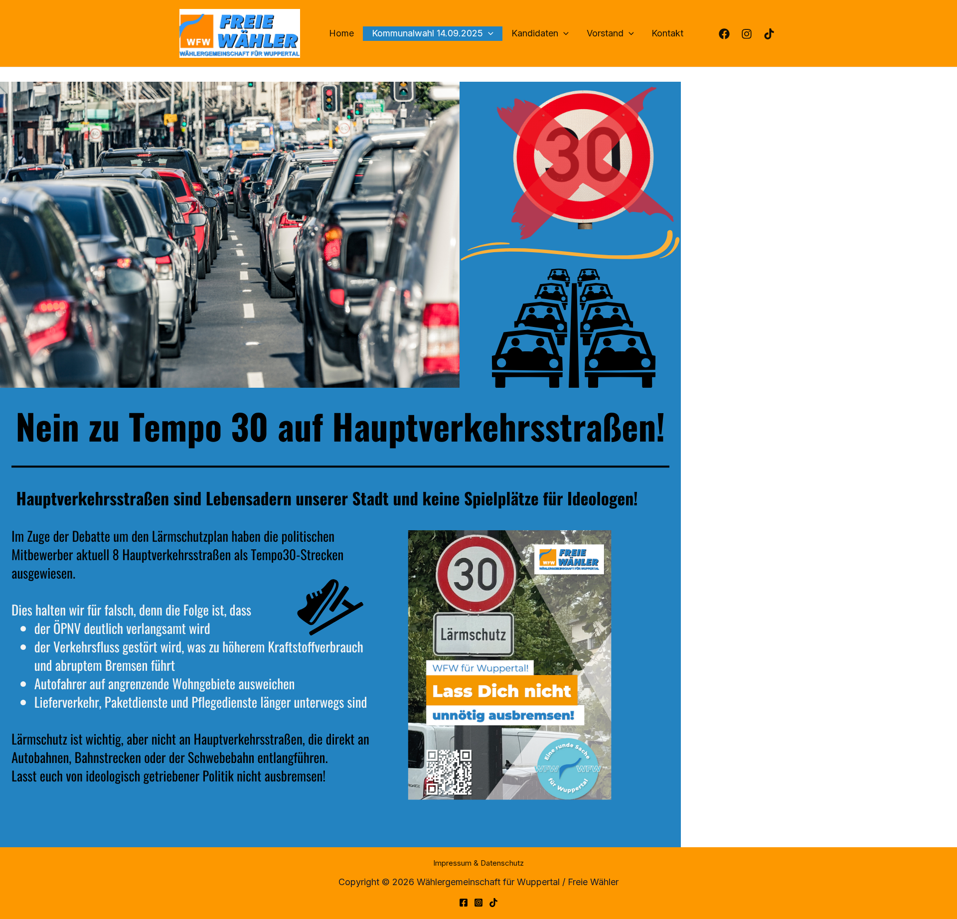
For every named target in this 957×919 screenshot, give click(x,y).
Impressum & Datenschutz (478, 863)
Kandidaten (534, 33)
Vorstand (605, 33)
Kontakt (667, 33)
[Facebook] (463, 902)
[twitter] (493, 902)
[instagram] (726, 33)
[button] (488, 33)
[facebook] (748, 33)
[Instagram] (478, 902)
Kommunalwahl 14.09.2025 (427, 33)
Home (341, 33)
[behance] (771, 33)
